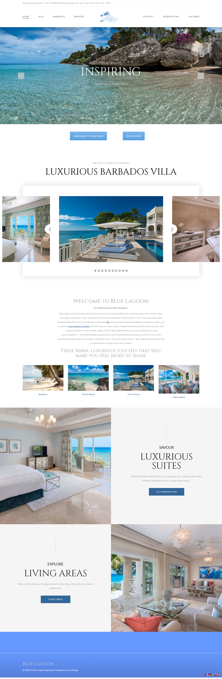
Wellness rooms (198, 246)
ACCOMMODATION (166, 491)
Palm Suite (33, 246)
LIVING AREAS (55, 599)
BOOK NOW (134, 136)
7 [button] (116, 270)
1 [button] (95, 270)
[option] (111, 229)
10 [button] (126, 270)
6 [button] (112, 270)
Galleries (193, 16)
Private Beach (88, 394)
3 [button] (102, 270)
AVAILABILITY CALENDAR (88, 136)
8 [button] (119, 270)
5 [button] (109, 270)
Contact (148, 16)
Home (26, 16)
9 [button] (123, 270)
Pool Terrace (134, 394)
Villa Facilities (179, 397)
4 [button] (105, 270)
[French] (207, 674)
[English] (204, 674)
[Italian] (213, 674)
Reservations (171, 16)
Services (79, 16)
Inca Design (72, 670)
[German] (210, 674)
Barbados (59, 16)
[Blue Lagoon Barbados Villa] (111, 14)
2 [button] (98, 270)
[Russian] (215, 674)
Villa (41, 16)
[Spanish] (218, 674)
